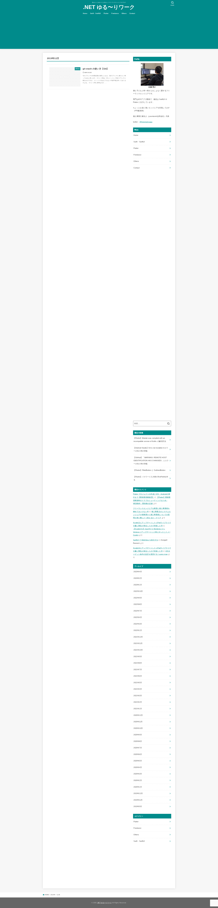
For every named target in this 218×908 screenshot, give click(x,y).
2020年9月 (138, 735)
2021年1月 (138, 709)
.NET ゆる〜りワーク (109, 7)
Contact (132, 13)
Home (85, 13)
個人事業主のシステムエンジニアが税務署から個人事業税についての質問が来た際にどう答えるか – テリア (152, 515)
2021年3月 (138, 696)
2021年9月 (138, 656)
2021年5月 (138, 682)
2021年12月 (138, 637)
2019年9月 (138, 806)
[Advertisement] (109, 33)
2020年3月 (138, 774)
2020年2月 (138, 780)
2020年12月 (138, 715)
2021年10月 (138, 650)
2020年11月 (138, 722)
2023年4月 (138, 572)
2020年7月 (138, 748)
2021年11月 (138, 643)
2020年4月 (138, 767)
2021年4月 (138, 689)
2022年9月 (138, 598)
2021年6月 (138, 676)
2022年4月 (138, 617)
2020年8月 (138, 741)
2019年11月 (138, 800)
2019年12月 (138, 793)
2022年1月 (138, 630)
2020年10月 (138, 728)
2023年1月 (138, 585)
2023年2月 (138, 578)
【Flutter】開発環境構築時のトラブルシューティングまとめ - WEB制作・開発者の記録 (151, 500)
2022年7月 (138, 611)
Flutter (106, 13)
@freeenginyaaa (146, 122)
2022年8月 (138, 604)
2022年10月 (138, 591)
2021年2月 (138, 702)
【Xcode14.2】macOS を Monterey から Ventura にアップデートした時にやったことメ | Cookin (151, 532)
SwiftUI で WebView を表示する (145, 540)
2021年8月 (138, 663)
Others (124, 13)
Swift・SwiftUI (95, 13)
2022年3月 (138, 624)
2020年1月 (138, 787)
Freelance (115, 13)
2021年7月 (138, 669)
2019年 (53, 894)
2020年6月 (138, 754)
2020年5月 (138, 761)
